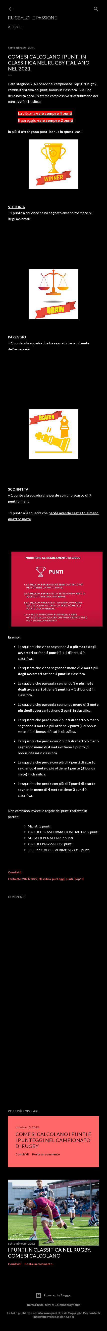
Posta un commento (46, 1154)
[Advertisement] (53, 1062)
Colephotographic (67, 1305)
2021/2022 (29, 879)
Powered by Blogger (58, 1295)
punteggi (58, 879)
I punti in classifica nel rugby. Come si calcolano (49, 1253)
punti (69, 879)
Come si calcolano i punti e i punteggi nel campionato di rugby (53, 1140)
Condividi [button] (14, 872)
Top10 (78, 879)
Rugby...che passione (32, 17)
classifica (45, 879)
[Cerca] (96, 8)
